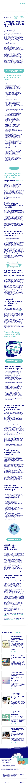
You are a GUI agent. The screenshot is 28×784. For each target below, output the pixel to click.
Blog (11, 17)
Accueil (6, 17)
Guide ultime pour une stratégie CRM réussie (17, 729)
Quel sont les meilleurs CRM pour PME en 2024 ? (17, 713)
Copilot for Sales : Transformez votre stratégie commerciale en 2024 (17, 675)
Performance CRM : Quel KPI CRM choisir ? (18, 657)
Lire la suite (13, 651)
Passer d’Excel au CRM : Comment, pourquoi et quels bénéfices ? (17, 639)
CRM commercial (9, 91)
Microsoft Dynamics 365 (14, 437)
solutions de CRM (16, 311)
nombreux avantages (16, 182)
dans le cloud (14, 180)
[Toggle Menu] (3, 3)
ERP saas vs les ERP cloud (12, 619)
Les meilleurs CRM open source (13, 615)
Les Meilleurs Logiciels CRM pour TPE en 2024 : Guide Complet (17, 696)
